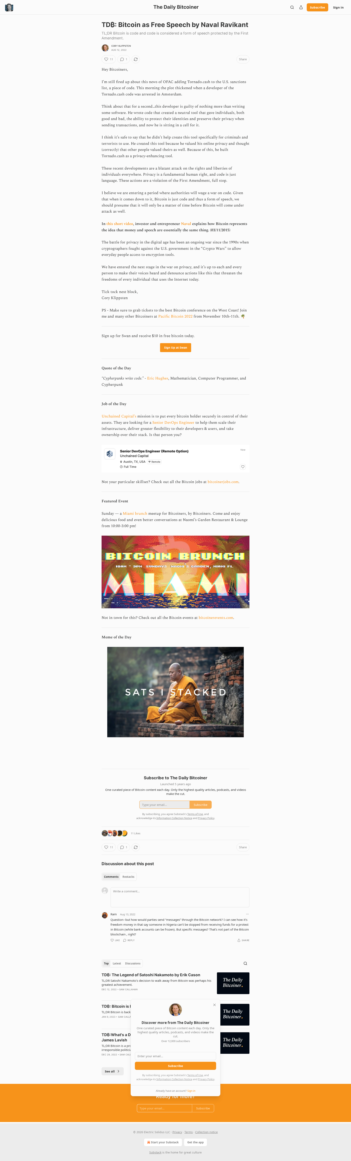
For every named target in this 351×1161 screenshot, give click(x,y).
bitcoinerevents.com (216, 618)
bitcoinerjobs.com (223, 482)
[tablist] (119, 877)
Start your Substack (165, 1142)
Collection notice (206, 1132)
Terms (188, 1132)
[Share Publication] (301, 7)
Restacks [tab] (128, 877)
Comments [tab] (111, 877)
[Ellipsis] (247, 914)
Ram (113, 914)
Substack (155, 1152)
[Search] (292, 7)
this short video (119, 224)
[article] (175, 985)
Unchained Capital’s (119, 416)
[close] (214, 1005)
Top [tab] (106, 963)
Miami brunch (135, 514)
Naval (186, 224)
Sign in (338, 7)
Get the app (195, 1142)
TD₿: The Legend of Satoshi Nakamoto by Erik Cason (151, 975)
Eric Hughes (157, 378)
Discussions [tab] (132, 963)
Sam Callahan (128, 989)
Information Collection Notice (174, 1079)
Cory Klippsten (121, 45)
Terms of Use (195, 1075)
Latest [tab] (117, 963)
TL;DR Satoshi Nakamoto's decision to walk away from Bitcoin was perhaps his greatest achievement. (156, 982)
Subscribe (317, 7)
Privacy (177, 1132)
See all (110, 1071)
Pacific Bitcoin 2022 (175, 316)
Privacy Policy (206, 1079)
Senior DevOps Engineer (173, 423)
